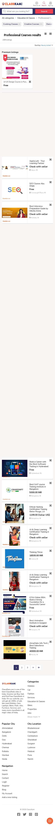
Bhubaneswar (34, 728)
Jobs (29, 713)
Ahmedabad (7, 728)
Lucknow (31, 747)
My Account (7, 793)
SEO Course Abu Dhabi (36, 184)
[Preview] (30, 82)
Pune (30, 755)
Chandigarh (32, 732)
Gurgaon (31, 743)
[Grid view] (50, 34)
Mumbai (5, 755)
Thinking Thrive (35, 552)
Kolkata (5, 751)
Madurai (31, 751)
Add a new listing (9, 797)
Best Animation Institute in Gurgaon (38, 621)
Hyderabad (7, 743)
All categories (8, 18)
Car (29, 690)
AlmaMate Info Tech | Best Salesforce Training (38, 645)
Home (4, 770)
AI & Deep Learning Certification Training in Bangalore (39, 531)
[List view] (45, 34)
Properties (32, 709)
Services (31, 697)
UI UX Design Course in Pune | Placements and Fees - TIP (18, 82)
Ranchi (30, 759)
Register (5, 786)
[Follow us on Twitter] (24, 814)
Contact (5, 778)
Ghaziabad (32, 740)
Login (4, 782)
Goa (4, 740)
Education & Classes (36, 701)
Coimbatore (33, 736)
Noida (4, 759)
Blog (4, 789)
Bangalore (6, 732)
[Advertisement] (27, 126)
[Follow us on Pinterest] (36, 814)
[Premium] (5, 57)
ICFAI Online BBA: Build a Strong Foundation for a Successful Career (37, 601)
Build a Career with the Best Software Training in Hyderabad (38, 464)
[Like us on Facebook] (18, 814)
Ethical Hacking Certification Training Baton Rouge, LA (38, 509)
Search (44, 11)
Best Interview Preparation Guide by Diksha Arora (38, 208)
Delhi (4, 736)
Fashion (31, 694)
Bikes (30, 705)
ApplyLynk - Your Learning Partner (37, 162)
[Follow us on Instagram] (30, 814)
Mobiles (31, 686)
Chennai (5, 747)
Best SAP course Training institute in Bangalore (37, 486)
